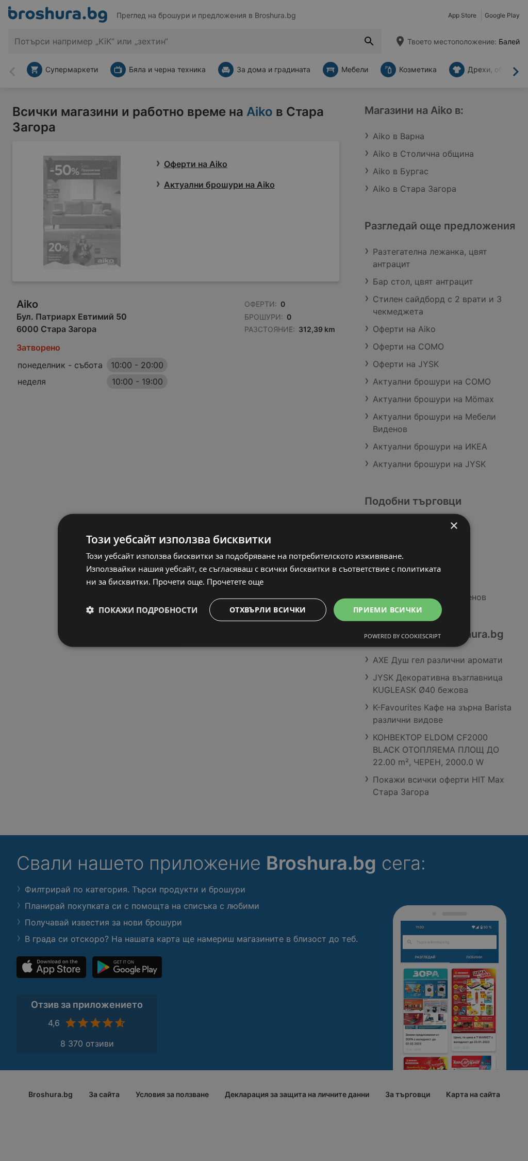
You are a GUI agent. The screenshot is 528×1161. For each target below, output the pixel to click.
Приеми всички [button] (387, 609)
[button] (141, 610)
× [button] (453, 526)
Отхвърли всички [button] (267, 609)
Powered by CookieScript (402, 636)
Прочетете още (235, 581)
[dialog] (264, 580)
